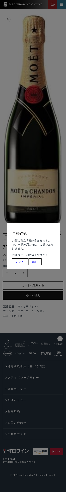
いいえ (20, 261)
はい (35, 261)
